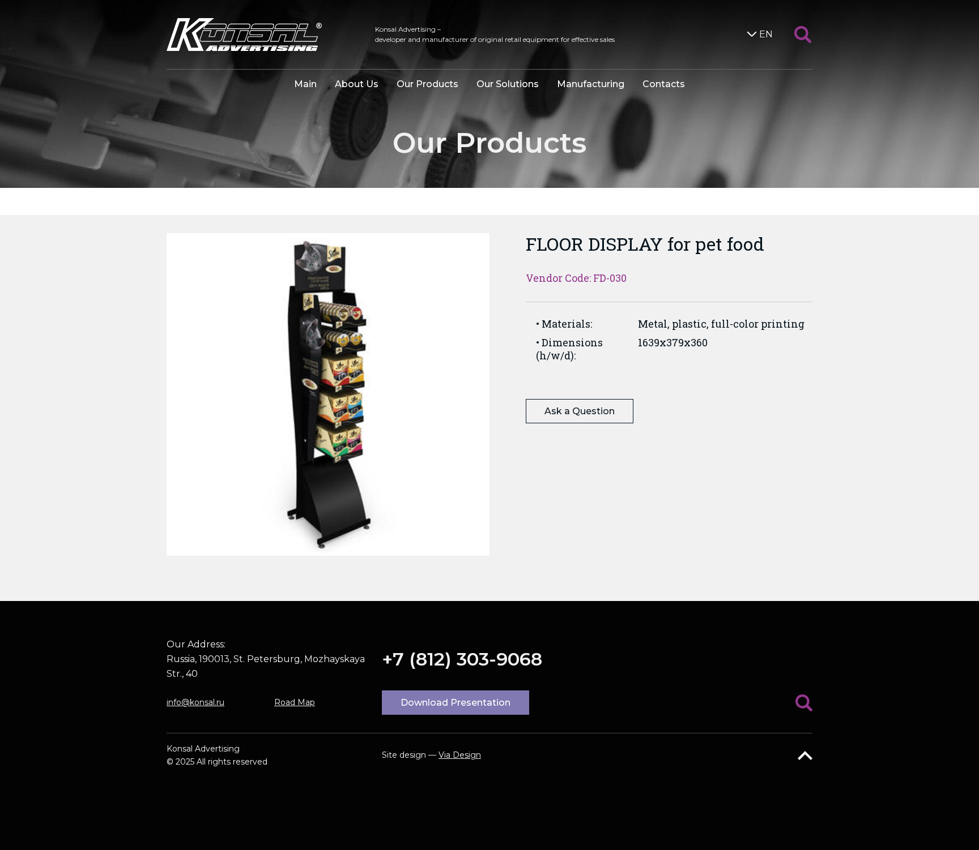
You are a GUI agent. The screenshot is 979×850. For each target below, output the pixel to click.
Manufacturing (590, 84)
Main (305, 84)
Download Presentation (455, 702)
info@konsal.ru (195, 702)
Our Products (427, 84)
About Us (356, 84)
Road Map (294, 702)
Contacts (663, 84)
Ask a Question (579, 411)
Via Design (460, 755)
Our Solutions (507, 84)
